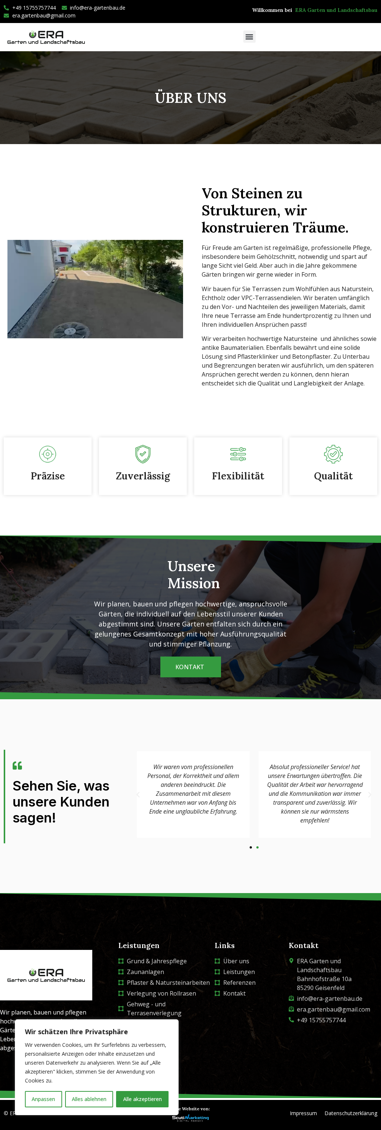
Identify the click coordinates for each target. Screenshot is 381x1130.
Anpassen (43, 1099)
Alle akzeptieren (142, 1099)
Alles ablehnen (89, 1099)
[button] (249, 36)
